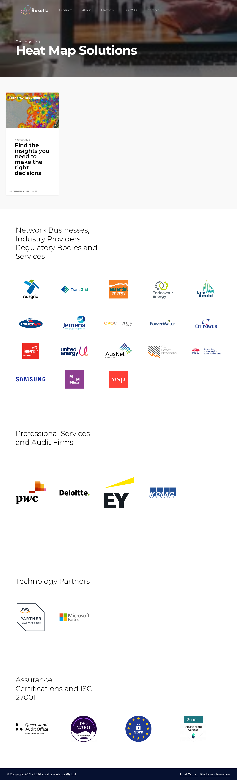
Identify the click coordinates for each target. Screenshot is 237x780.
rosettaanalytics (20, 191)
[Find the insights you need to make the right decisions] (32, 144)
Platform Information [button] (215, 774)
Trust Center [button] (189, 774)
